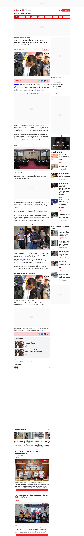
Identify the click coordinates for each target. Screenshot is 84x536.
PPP (23, 261)
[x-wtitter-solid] (45, 81)
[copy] (48, 81)
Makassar (16, 84)
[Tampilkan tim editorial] (49, 367)
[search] (60, 10)
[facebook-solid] (42, 81)
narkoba (36, 90)
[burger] (69, 12)
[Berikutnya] (50, 423)
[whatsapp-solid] (39, 81)
